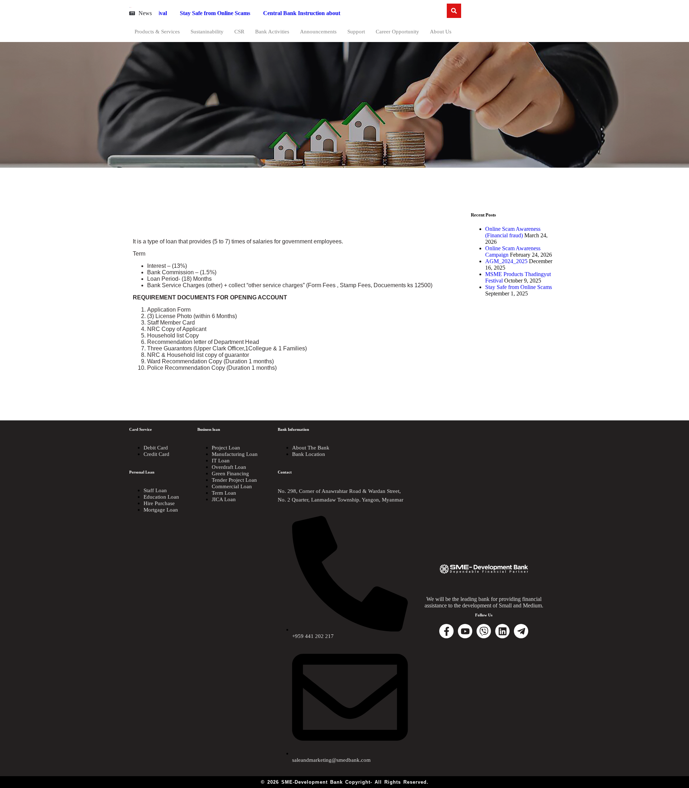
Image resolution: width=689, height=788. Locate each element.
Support (356, 31)
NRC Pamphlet (339, 13)
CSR (239, 31)
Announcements (318, 31)
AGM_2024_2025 (506, 261)
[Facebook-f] (446, 631)
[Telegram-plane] (521, 631)
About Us (440, 31)
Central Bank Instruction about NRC (262, 13)
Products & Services (157, 31)
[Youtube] (465, 631)
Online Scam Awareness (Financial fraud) (512, 232)
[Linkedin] (502, 631)
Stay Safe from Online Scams (168, 13)
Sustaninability (207, 31)
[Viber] (484, 631)
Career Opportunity (397, 31)
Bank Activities (272, 31)
